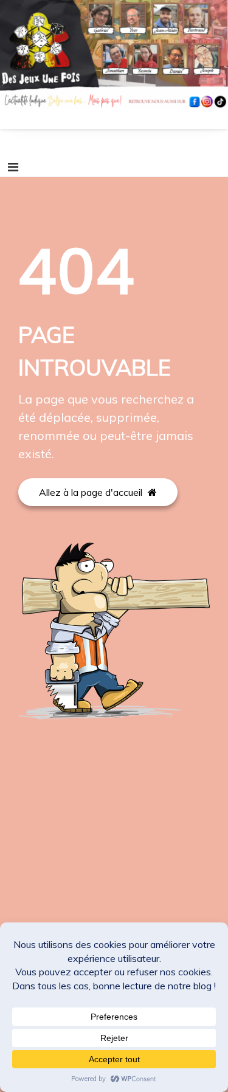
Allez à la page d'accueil (92, 492)
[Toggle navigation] (13, 167)
